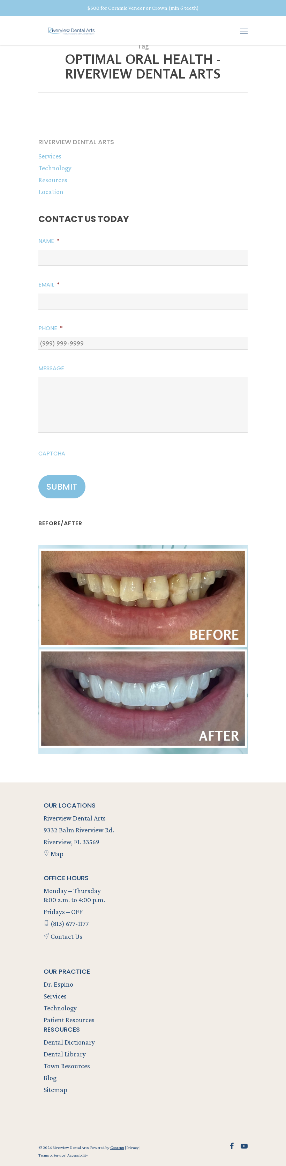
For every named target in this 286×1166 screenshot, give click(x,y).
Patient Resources (69, 1020)
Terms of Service (52, 1155)
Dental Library (65, 1054)
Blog (50, 1078)
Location (50, 191)
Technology (55, 168)
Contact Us (65, 936)
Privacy (133, 1147)
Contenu (117, 1147)
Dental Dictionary (69, 1042)
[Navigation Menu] (244, 30)
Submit (61, 486)
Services (49, 156)
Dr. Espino (58, 984)
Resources (52, 180)
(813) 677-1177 (69, 923)
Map (56, 853)
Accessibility (77, 1155)
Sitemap (55, 1089)
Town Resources (67, 1066)
